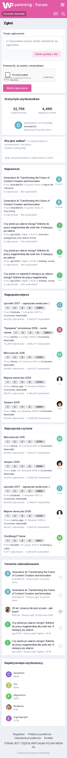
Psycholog (9, 211)
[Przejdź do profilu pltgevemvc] (9, 696)
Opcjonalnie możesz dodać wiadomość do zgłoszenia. (32, 43)
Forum (41, 4)
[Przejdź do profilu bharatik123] (18, 125)
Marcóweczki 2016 (14, 353)
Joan (13, 411)
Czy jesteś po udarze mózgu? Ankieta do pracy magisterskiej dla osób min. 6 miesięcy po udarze (28, 227)
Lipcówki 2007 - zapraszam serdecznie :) (27, 303)
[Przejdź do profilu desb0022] (9, 674)
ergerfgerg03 (21, 717)
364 (38, 540)
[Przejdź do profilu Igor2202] (60, 225)
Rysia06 (14, 544)
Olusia (13, 361)
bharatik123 (30, 126)
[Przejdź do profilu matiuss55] (60, 538)
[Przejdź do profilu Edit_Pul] (8, 610)
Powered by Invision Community (33, 753)
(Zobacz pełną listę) (15, 148)
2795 (39, 357)
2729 (39, 382)
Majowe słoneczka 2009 (17, 377)
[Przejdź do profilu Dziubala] (60, 404)
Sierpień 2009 (12, 402)
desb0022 (19, 673)
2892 (47, 332)
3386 (39, 308)
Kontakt (48, 737)
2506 (39, 407)
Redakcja (19, 706)
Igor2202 (15, 234)
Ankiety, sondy (46, 261)
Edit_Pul (16, 615)
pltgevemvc (20, 695)
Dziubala (15, 312)
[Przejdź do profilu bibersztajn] (60, 330)
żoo (16, 684)
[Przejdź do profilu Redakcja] (9, 707)
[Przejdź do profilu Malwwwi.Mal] (60, 354)
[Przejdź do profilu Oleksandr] (60, 305)
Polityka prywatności (39, 734)
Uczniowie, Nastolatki (15, 315)
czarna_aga (16, 386)
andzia (14, 336)
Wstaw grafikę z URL (46, 54)
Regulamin (19, 734)
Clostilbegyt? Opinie (15, 536)
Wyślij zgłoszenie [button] (17, 88)
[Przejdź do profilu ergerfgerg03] (9, 718)
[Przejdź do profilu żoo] (9, 685)
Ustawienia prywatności (27, 737)
